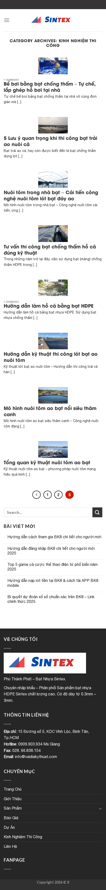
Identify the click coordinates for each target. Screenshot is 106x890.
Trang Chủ (12, 789)
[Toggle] (100, 808)
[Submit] (97, 512)
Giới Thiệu (12, 799)
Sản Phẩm (13, 808)
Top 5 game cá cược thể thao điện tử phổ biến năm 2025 (52, 566)
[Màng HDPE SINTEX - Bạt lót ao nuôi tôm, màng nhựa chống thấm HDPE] (53, 20)
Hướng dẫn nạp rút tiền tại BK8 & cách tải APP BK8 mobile (52, 582)
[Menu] (7, 20)
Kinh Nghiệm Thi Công (23, 836)
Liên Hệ (10, 846)
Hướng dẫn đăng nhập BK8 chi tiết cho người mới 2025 (51, 550)
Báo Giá (11, 818)
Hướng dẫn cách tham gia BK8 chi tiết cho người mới (54, 537)
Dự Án (9, 827)
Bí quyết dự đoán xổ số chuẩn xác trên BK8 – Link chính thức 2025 (50, 599)
